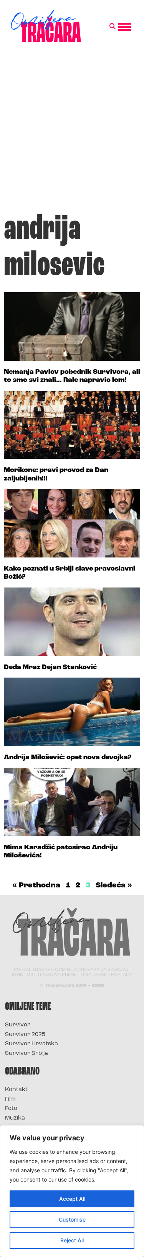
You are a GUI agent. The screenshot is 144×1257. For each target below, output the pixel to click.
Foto (11, 1108)
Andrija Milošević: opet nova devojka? (67, 757)
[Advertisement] (72, 131)
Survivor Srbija (26, 1053)
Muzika (15, 1118)
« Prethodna (36, 885)
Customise (72, 1219)
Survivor (17, 1025)
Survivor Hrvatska (31, 1044)
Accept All (72, 1198)
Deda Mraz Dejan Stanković (50, 667)
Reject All (72, 1240)
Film (10, 1099)
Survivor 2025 (25, 1035)
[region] (72, 1191)
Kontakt (16, 1090)
